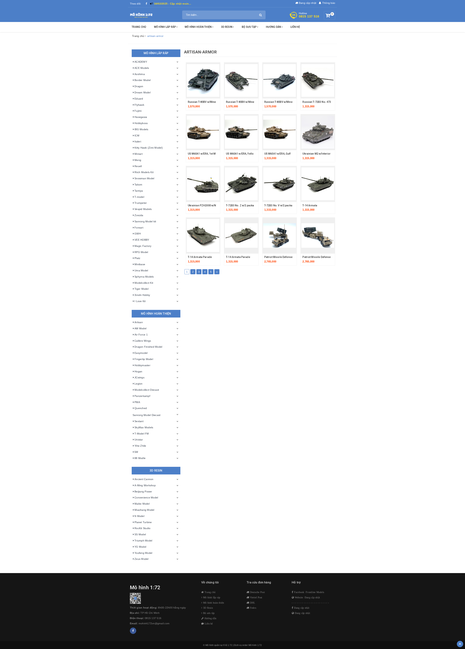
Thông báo (328, 2)
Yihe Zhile (140, 445)
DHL (252, 602)
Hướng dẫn (210, 618)
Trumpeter (140, 202)
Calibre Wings (142, 340)
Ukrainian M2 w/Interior (316, 153)
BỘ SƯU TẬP (249, 26)
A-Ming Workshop (145, 485)
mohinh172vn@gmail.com (154, 623)
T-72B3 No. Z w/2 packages (242, 205)
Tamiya (138, 190)
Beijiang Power (143, 491)
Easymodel (140, 352)
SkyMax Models (143, 427)
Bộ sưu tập (208, 613)
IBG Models (141, 129)
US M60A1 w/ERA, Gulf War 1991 (283, 153)
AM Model (140, 328)
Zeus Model (141, 558)
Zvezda (138, 215)
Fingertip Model (143, 359)
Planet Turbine (143, 522)
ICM (136, 135)
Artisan (138, 322)
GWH (137, 233)
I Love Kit (140, 301)
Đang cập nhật (307, 2)
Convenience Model (146, 497)
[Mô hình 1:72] (141, 14)
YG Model (140, 546)
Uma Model (141, 270)
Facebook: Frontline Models (308, 592)
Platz (137, 258)
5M (136, 451)
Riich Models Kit (143, 172)
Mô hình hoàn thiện (198, 26)
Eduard (138, 98)
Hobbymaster (142, 365)
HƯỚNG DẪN (274, 26)
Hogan (138, 371)
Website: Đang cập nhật (307, 597)
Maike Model (142, 503)
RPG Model (141, 252)
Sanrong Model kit (145, 221)
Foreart (138, 227)
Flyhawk (139, 104)
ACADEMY (140, 61)
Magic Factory (142, 245)
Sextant (138, 421)
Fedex (252, 607)
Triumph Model (143, 540)
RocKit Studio (142, 528)
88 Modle (139, 458)
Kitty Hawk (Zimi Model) (148, 147)
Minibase (139, 264)
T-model (139, 196)
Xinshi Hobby (142, 295)
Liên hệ (295, 26)
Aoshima (139, 74)
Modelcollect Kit (143, 282)
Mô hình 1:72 (255, 645)
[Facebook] (146, 3)
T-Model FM (141, 433)
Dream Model (142, 92)
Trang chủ (139, 26)
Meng (137, 160)
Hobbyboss (141, 123)
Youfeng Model (143, 552)
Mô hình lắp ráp (165, 26)
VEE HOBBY (141, 239)
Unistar (138, 439)
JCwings (139, 377)
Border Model (142, 80)
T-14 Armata (309, 205)
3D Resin (207, 607)
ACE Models (141, 67)
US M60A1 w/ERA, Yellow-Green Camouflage (252, 153)
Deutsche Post (257, 592)
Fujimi (138, 110)
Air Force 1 (141, 334)
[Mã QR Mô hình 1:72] (163, 598)
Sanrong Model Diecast (146, 415)
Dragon (138, 86)
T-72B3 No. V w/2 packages (280, 205)
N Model (139, 516)
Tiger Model (141, 288)
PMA (137, 402)
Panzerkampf (142, 396)
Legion (138, 383)
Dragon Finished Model (148, 346)
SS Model (140, 534)
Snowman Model (144, 178)
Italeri (137, 141)
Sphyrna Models (144, 276)
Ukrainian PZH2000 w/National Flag (209, 205)
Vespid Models (143, 209)
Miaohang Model (144, 509)
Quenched (140, 408)
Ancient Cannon (143, 479)
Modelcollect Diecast (146, 389)
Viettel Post (255, 597)
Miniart (138, 153)
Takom (138, 184)
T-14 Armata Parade (200, 257)
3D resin (227, 26)
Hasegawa (140, 117)
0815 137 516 (309, 16)
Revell (138, 166)
